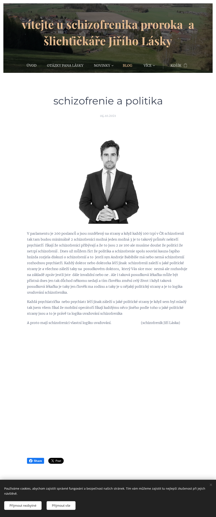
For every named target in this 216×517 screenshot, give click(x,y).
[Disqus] (108, 385)
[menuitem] (34, 65)
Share (38, 460)
